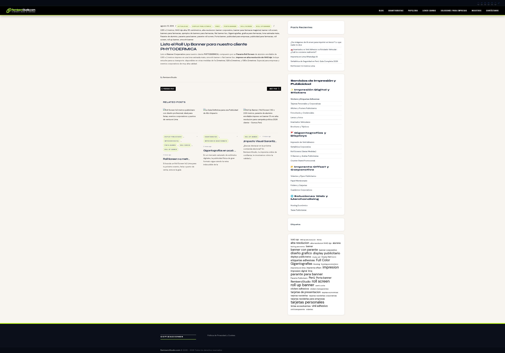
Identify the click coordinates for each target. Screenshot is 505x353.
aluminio (337, 243)
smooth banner (186, 39)
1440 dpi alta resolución (308, 240)
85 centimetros (194, 30)
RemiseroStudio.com (170, 350)
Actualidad (183, 26)
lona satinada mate (270, 33)
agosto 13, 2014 (167, 26)
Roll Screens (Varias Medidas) (303, 151)
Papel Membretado (299, 181)
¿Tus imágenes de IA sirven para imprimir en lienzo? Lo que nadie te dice (316, 43)
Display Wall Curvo (329, 257)
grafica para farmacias (251, 33)
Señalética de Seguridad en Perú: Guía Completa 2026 (314, 61)
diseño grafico (301, 253)
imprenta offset (314, 267)
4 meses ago (167, 155)
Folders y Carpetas (299, 185)
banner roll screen (269, 30)
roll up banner (173, 39)
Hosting (316, 264)
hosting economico (329, 264)
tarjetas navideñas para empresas (308, 298)
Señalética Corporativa (301, 147)
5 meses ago (207, 146)
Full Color (323, 260)
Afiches (319, 240)
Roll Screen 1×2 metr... (176, 158)
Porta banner (220, 36)
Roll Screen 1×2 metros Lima (303, 66)
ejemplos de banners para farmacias (198, 33)
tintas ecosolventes (301, 306)
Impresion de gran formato (216, 141)
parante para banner (187, 36)
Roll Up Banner (263, 26)
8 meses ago (267, 136)
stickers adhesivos (300, 288)
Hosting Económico (299, 205)
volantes (309, 309)
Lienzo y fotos (297, 117)
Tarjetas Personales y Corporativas (306, 103)
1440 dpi (295, 239)
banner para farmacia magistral (247, 30)
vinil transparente (298, 309)
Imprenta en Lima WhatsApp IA (304, 57)
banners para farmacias (170, 33)
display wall (316, 257)
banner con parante (304, 249)
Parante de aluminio (169, 36)
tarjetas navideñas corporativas (323, 295)
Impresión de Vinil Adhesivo (302, 142)
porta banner (230, 26)
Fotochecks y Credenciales (302, 113)
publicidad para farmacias (261, 36)
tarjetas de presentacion (306, 292)
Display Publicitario (201, 26)
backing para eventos (298, 247)
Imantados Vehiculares (300, 122)
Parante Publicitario (299, 278)
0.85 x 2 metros (167, 30)
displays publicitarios (301, 256)
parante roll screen (205, 36)
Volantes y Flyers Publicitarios (303, 176)
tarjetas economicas (330, 292)
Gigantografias (234, 33)
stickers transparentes (319, 289)
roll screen (246, 26)
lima (310, 270)
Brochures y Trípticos (300, 126)
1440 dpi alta (181, 30)
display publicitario (326, 253)
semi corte (320, 285)
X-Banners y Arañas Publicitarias (305, 156)
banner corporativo (224, 30)
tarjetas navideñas (299, 295)
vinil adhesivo (320, 305)
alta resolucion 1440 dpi (321, 243)
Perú (217, 26)
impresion (330, 267)
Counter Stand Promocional (303, 160)
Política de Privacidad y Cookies (221, 335)
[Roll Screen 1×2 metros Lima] (180, 119)
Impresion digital (172, 141)
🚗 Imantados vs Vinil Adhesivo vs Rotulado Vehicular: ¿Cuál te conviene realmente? (314, 50)
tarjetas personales (307, 302)
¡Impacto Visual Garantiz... (260, 141)
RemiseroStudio (170, 77)
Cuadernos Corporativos (301, 190)
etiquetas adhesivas (303, 260)
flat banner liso (220, 33)
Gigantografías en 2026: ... (219, 150)
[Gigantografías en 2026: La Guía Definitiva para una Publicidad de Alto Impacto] (220, 119)
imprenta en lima (298, 268)
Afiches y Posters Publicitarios (304, 108)
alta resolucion (208, 30)
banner (309, 246)
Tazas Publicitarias (298, 210)
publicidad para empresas (238, 36)
